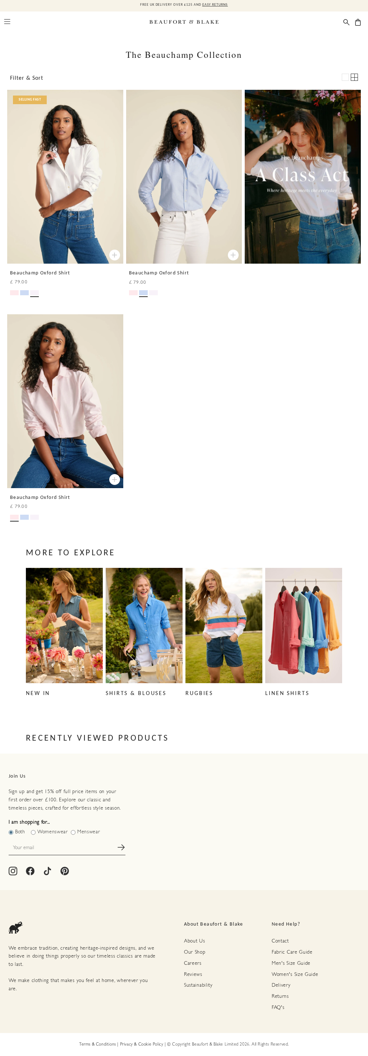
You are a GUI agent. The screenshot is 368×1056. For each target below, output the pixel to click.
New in (38, 693)
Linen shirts (287, 693)
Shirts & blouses (136, 693)
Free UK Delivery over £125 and (184, 4)
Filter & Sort (26, 78)
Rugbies (199, 693)
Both (20, 832)
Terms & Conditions (97, 1044)
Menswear (88, 832)
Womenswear (52, 832)
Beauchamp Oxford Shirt (40, 273)
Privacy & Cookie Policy (142, 1044)
